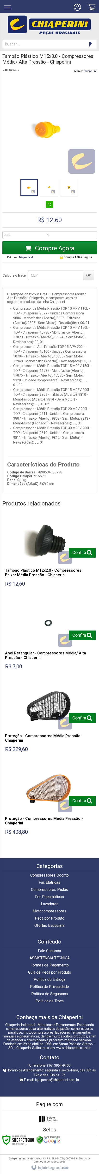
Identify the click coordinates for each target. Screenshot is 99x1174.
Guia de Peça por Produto (49, 972)
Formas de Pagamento (50, 965)
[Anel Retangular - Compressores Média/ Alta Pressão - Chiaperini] (48, 636)
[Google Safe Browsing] (48, 1140)
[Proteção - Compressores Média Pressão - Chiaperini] (48, 719)
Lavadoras (49, 904)
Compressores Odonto (49, 875)
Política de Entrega (49, 979)
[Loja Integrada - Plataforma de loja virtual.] (49, 1167)
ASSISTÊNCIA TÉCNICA (50, 958)
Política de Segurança (49, 994)
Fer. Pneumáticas (49, 896)
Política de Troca (50, 1001)
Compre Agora (53, 248)
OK (88, 275)
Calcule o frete (14, 275)
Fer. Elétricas (49, 882)
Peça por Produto (49, 918)
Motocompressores (49, 911)
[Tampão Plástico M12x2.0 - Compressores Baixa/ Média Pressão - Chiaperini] (48, 553)
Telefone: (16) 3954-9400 (51, 1065)
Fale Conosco (49, 951)
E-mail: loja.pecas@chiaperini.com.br (51, 1080)
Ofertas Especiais (49, 925)
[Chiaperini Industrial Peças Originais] (49, 25)
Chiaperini (90, 71)
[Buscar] (90, 44)
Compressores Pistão (49, 889)
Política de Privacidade (49, 986)
